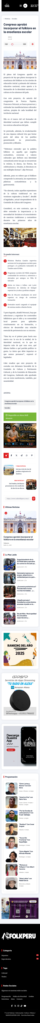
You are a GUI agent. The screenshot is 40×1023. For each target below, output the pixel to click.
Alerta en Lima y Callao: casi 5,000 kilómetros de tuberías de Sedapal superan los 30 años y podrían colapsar (22, 287)
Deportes (20, 955)
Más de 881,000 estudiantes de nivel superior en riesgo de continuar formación (22, 297)
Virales (4, 977)
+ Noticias (7, 19)
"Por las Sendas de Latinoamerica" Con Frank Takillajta (26, 813)
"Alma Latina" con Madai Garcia (25, 879)
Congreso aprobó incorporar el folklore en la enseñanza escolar (19, 402)
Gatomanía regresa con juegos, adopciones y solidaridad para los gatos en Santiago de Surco (26, 575)
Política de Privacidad (20, 996)
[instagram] (18, 1006)
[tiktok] (21, 1006)
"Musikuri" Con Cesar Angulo (26, 825)
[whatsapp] (26, 455)
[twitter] (15, 1006)
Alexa (13, 999)
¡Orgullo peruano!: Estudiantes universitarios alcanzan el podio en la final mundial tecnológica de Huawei (26, 602)
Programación (6, 996)
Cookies (31, 996)
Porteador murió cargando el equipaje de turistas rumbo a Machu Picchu (22, 306)
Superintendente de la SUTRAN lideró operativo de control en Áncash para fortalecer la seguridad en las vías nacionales (26, 561)
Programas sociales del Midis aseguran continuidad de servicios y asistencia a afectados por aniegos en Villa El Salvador (22, 277)
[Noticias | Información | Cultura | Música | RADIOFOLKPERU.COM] (6, 6)
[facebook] (11, 455)
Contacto (19, 999)
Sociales (14, 19)
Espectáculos (20, 959)
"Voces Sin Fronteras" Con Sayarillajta (24, 840)
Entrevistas (5, 999)
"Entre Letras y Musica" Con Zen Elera (25, 785)
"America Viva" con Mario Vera (26, 798)
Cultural (4, 973)
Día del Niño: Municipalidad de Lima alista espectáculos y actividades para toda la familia (26, 616)
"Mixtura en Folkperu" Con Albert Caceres (26, 867)
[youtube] (24, 1006)
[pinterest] (31, 455)
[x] (16, 455)
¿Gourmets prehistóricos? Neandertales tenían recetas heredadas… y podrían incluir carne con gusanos (26, 589)
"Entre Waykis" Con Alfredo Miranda (26, 852)
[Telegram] (21, 455)
